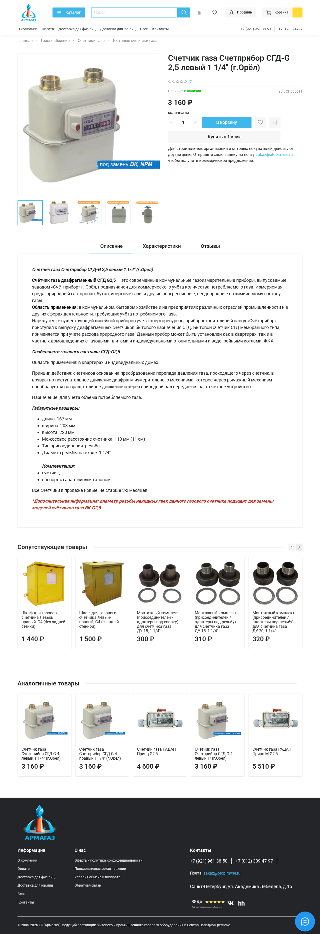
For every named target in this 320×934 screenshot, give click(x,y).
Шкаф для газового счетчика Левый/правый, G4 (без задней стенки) (43, 620)
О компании (27, 29)
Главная (25, 40)
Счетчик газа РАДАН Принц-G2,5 (156, 751)
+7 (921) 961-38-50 (256, 29)
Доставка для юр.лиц (118, 29)
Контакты (160, 29)
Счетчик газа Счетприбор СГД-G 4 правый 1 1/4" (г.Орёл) (100, 754)
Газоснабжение (55, 40)
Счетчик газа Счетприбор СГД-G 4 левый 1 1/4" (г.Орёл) (41, 754)
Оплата (48, 29)
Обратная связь (87, 885)
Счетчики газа (91, 40)
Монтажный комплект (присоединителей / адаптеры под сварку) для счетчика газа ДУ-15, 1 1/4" (158, 622)
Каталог (73, 12)
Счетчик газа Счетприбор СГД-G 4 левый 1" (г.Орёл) (213, 754)
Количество (178, 113)
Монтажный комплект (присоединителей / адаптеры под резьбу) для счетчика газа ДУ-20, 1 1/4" (273, 622)
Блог (144, 29)
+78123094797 (290, 29)
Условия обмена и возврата (97, 877)
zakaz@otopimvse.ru (274, 154)
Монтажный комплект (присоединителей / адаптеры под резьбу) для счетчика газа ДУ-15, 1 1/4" (216, 622)
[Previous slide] (26, 125)
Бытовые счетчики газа (135, 40)
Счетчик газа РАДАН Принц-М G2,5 (271, 751)
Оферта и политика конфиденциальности (108, 860)
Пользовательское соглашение (100, 869)
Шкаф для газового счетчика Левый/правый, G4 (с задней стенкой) (99, 620)
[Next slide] (152, 125)
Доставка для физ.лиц (77, 29)
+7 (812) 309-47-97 (254, 861)
